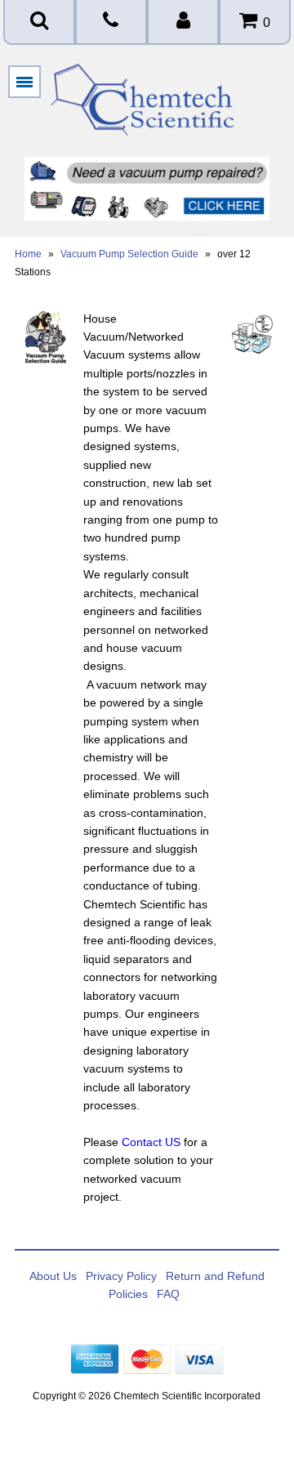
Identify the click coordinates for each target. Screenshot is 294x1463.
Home (28, 254)
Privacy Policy (121, 1275)
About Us (53, 1275)
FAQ (168, 1293)
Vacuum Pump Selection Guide (129, 254)
